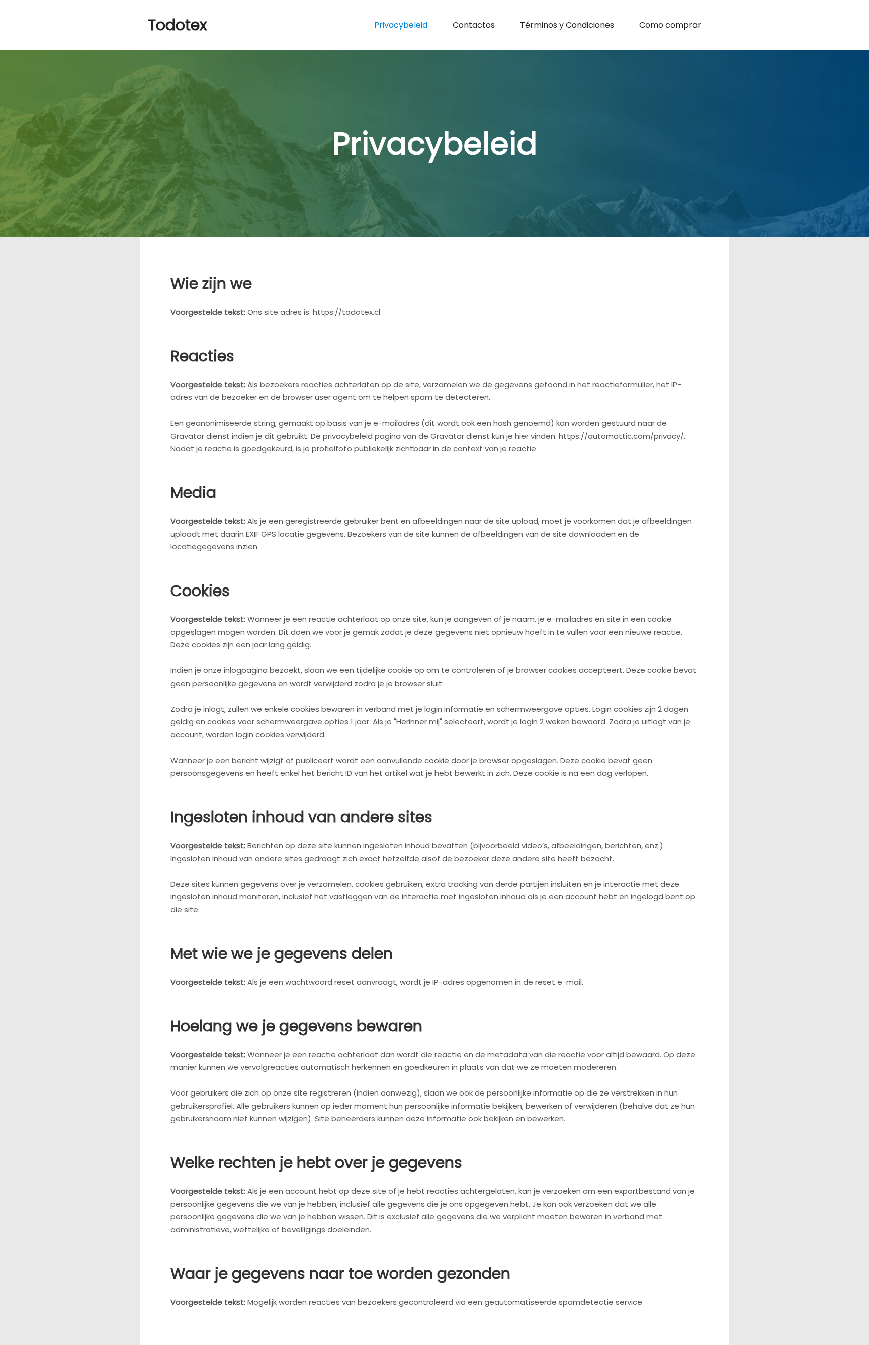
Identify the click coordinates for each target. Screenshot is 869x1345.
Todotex (177, 25)
